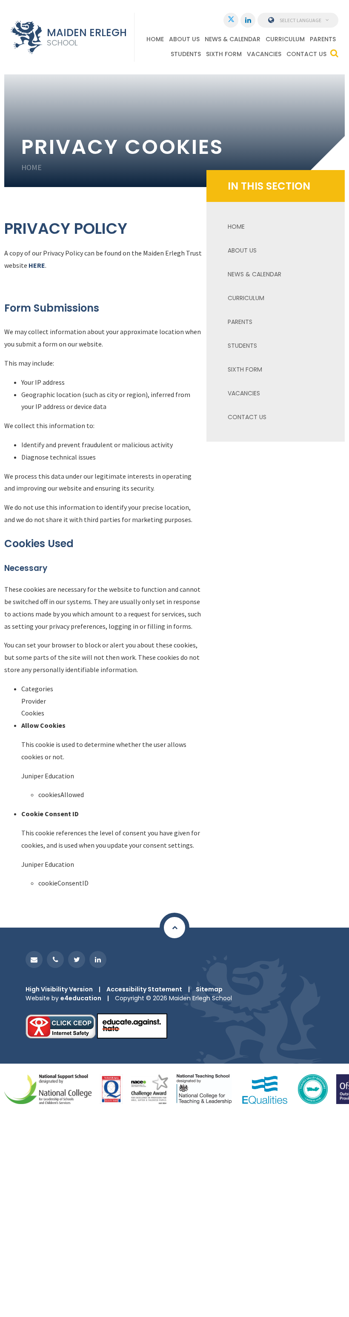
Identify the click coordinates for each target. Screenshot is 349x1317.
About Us (242, 250)
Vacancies (244, 393)
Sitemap (209, 989)
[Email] (34, 959)
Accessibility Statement (144, 989)
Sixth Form (245, 369)
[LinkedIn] (247, 20)
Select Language (300, 20)
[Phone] (55, 959)
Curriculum (246, 298)
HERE (36, 265)
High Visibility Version (59, 989)
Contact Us (247, 417)
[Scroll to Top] (174, 927)
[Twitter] (230, 20)
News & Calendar (254, 274)
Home (31, 167)
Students (242, 345)
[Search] (334, 53)
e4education (80, 998)
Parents (240, 322)
